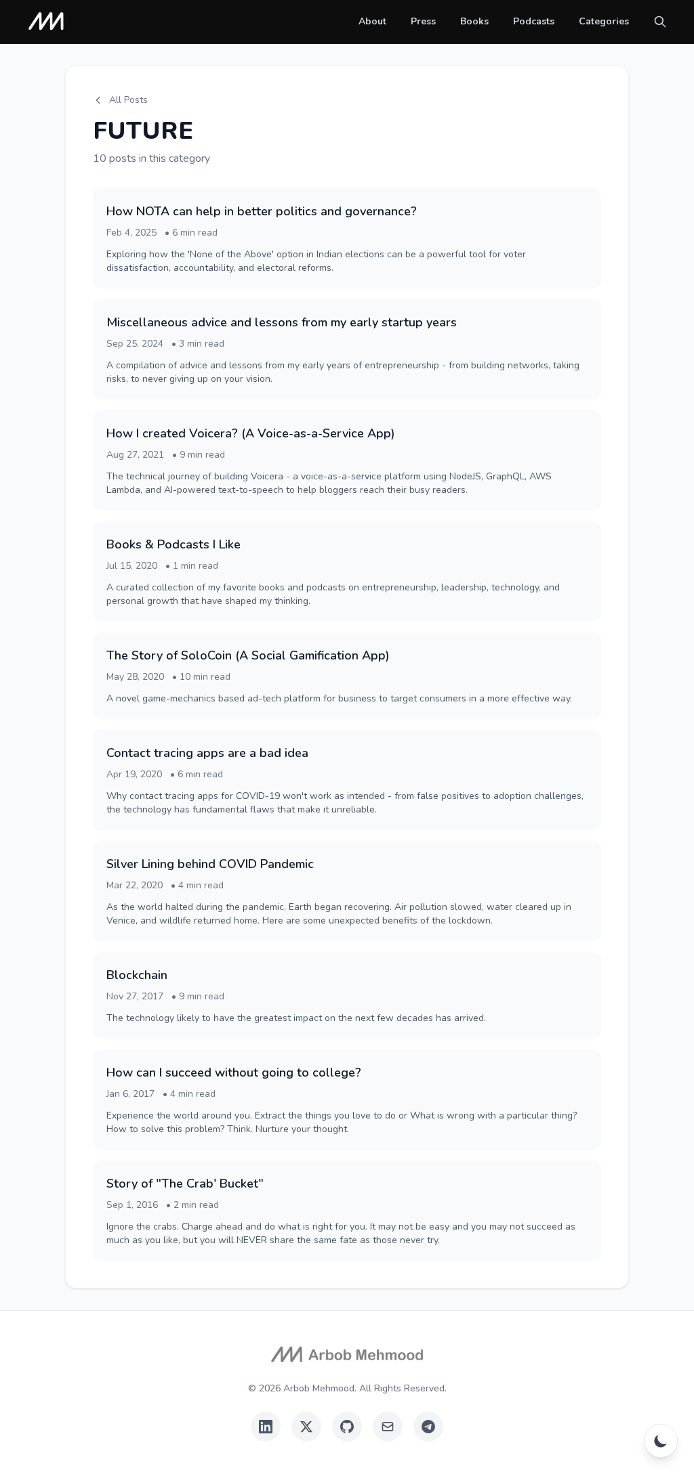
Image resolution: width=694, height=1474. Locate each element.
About (372, 21)
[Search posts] (660, 21)
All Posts (128, 99)
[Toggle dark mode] (661, 1441)
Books (474, 21)
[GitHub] (347, 1427)
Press (423, 21)
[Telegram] (428, 1427)
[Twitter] (306, 1427)
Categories (604, 21)
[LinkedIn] (266, 1427)
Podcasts (533, 21)
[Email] (388, 1427)
